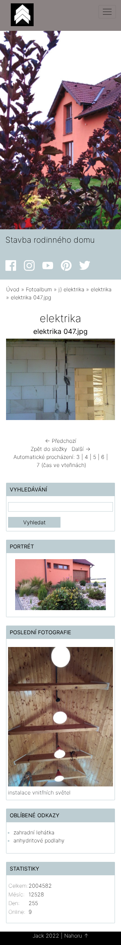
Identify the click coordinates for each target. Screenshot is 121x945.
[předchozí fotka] (17, 381)
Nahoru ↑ (76, 935)
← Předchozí (60, 440)
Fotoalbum (39, 289)
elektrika (101, 289)
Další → (81, 449)
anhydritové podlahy (39, 840)
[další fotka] (104, 381)
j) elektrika (71, 289)
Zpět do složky (49, 449)
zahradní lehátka (33, 832)
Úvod (12, 289)
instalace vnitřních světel (39, 792)
